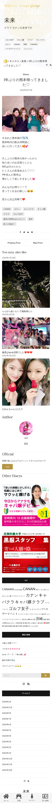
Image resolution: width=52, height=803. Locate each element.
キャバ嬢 (41, 209)
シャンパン (28, 49)
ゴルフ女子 (18, 214)
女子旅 (33, 619)
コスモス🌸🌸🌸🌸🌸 (11, 649)
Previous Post (14, 243)
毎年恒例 (19, 623)
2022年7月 (6, 719)
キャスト (14, 61)
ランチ (6, 619)
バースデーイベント (12, 49)
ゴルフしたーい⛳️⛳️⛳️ (11, 666)
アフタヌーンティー (18, 596)
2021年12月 (7, 759)
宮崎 (39, 619)
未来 (23, 61)
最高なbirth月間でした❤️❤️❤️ (17, 352)
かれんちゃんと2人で (12, 409)
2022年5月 (6, 730)
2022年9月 (6, 713)
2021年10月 (7, 770)
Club (7, 467)
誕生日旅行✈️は (8, 660)
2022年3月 (6, 741)
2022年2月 (6, 747)
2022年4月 (6, 736)
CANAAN (8, 589)
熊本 (31, 219)
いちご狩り (43, 589)
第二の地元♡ (9, 224)
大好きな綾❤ (26, 619)
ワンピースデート (15, 619)
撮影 (44, 619)
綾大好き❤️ (42, 623)
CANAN (6, 209)
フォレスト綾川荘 (40, 614)
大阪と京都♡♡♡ (9, 643)
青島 (20, 626)
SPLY (37, 589)
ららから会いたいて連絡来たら (17, 311)
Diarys (26, 74)
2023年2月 (6, 702)
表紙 (13, 626)
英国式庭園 (8, 626)
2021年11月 (7, 764)
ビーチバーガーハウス (26, 614)
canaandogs (18, 589)
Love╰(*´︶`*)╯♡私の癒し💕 (14, 654)
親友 (17, 626)
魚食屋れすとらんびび (30, 626)
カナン (17, 209)
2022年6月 (6, 724)
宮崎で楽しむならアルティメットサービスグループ (24, 461)
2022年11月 (7, 707)
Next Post (38, 243)
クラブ (6, 214)
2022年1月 (6, 753)
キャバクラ (29, 209)
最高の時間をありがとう (14, 219)
